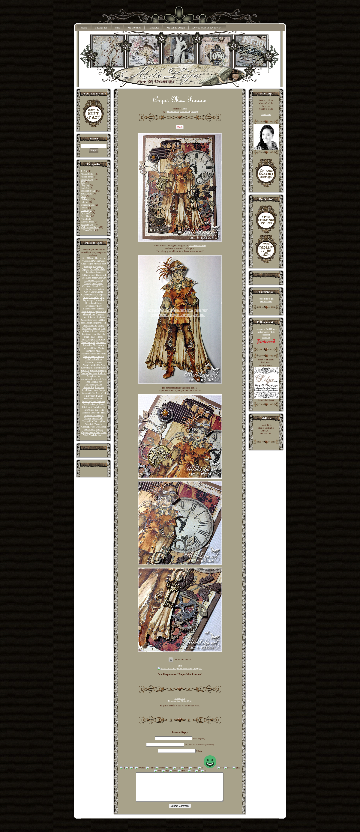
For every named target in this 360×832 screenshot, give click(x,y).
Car (104, 277)
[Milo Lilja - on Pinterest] (266, 343)
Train (103, 412)
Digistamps (88, 300)
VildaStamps (98, 415)
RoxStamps (101, 370)
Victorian (88, 415)
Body (93, 275)
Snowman (99, 387)
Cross (85, 297)
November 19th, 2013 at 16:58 (179, 701)
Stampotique (92, 390)
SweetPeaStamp (98, 401)
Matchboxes (98, 345)
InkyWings (99, 325)
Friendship (92, 311)
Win (98, 432)
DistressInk (99, 300)
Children (99, 283)
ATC (83, 182)
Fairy (99, 306)
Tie (104, 407)
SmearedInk (88, 387)
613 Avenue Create (197, 245)
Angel (83, 263)
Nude (99, 359)
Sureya (100, 398)
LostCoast (86, 334)
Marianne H (180, 698)
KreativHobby (98, 331)
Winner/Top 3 (88, 230)
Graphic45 (87, 317)
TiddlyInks (97, 407)
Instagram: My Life (266, 332)
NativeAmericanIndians (93, 356)
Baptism (85, 269)
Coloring (84, 202)
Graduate (100, 314)
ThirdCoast (87, 407)
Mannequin (101, 342)
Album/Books (87, 174)
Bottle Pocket (86, 193)
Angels (90, 263)
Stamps (102, 390)
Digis (102, 297)
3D (83, 258)
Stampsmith (86, 393)
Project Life (86, 219)
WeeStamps (101, 426)
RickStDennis (94, 367)
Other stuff (85, 213)
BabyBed (88, 266)
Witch (85, 435)
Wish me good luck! (90, 227)
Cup (97, 297)
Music (98, 351)
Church (95, 286)
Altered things (87, 179)
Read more (266, 114)
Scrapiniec (91, 376)
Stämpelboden (90, 398)
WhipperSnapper (88, 432)
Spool (84, 390)
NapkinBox (86, 353)
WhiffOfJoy (89, 429)
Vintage (87, 418)
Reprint (84, 367)
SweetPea (86, 401)
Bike (103, 269)
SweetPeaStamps (90, 404)
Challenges (85, 199)
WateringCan (99, 421)
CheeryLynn (89, 283)
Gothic (92, 314)
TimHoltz (86, 412)
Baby (104, 263)
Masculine (87, 345)
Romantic (85, 370)
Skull (99, 384)
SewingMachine (88, 379)
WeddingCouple (88, 426)
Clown (102, 286)
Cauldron (89, 280)
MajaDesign (87, 339)
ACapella (86, 261)
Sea (98, 376)
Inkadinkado (88, 325)
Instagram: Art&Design (266, 329)
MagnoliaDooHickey (93, 336)
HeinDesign (86, 322)
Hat (99, 320)
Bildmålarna (90, 272)
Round (93, 370)
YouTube (93, 435)
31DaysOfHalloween (95, 258)
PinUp (97, 365)
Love (94, 334)
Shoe (88, 381)
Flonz (84, 311)
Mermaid (88, 348)
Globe (86, 314)
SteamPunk (101, 393)
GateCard (101, 311)
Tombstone (95, 412)
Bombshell (101, 275)
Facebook (266, 334)
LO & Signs (86, 210)
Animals (97, 263)
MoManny (90, 351)
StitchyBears (90, 396)
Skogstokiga (91, 384)
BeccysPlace (95, 269)
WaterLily (89, 424)
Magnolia (101, 334)
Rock (103, 367)
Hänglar (96, 322)
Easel (93, 303)
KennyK (96, 328)
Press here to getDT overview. (266, 300)
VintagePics (87, 421)
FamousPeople (89, 308)
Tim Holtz (99, 410)
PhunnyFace (88, 365)
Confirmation (98, 289)
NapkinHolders (99, 353)
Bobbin (99, 272)
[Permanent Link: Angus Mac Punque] (180, 103)
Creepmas (101, 294)
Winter (103, 432)
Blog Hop (85, 185)
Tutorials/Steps (87, 221)
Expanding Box (87, 205)
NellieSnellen (91, 359)
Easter (99, 303)
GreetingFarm (98, 317)
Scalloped (102, 373)
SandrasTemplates (89, 373)
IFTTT (103, 322)
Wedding (98, 424)
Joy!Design (87, 328)
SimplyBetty (96, 381)
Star (94, 393)
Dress (88, 303)
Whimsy (99, 429)
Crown (91, 297)
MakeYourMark (88, 342)
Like (180, 665)
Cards (83, 196)
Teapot (101, 404)
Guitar (84, 320)
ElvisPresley (91, 306)
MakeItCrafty (99, 339)
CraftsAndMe (97, 292)
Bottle (94, 277)
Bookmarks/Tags (88, 190)
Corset (87, 292)
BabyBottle (98, 266)
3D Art (84, 171)
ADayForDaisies (98, 261)
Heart (103, 320)
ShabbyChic (101, 379)
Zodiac (101, 435)
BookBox (85, 188)
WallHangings (87, 224)
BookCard (86, 277)
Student (99, 396)
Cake (99, 277)
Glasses (84, 207)
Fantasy (100, 308)
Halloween (92, 320)
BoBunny (86, 275)
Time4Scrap (88, 410)
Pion (102, 365)
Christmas (86, 286)
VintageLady (97, 418)
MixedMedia (98, 348)
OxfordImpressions (93, 362)
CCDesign (98, 280)
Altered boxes (87, 176)
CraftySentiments (89, 294)
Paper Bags (86, 216)
